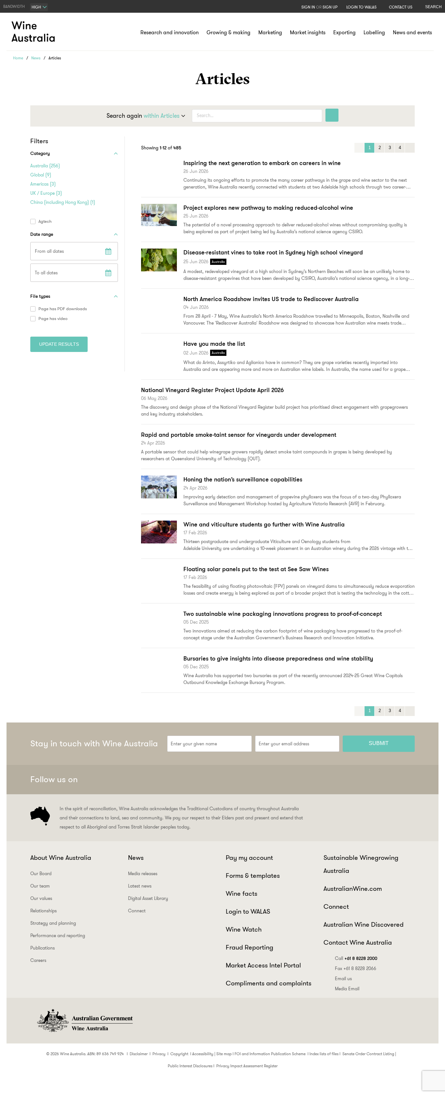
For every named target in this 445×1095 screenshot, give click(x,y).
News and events (412, 32)
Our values (41, 898)
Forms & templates (253, 875)
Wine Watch (244, 929)
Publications (42, 948)
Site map (224, 1054)
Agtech (44, 221)
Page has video (52, 319)
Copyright (179, 1054)
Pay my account (249, 857)
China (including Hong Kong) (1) (62, 202)
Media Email (347, 988)
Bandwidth (14, 6)
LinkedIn (390, 779)
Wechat (359, 779)
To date (108, 272)
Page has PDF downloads (62, 309)
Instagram (374, 779)
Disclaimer (139, 1054)
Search (433, 7)
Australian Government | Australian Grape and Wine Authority (84, 1020)
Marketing (270, 32)
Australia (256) (45, 165)
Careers (38, 960)
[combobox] (39, 7)
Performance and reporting (57, 935)
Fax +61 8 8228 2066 (355, 968)
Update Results (59, 344)
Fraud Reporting (249, 947)
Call (356, 958)
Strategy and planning (53, 923)
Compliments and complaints (268, 983)
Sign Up (330, 7)
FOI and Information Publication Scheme (270, 1054)
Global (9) (40, 175)
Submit (379, 743)
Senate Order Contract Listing (368, 1054)
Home (18, 58)
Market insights (307, 32)
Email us (343, 978)
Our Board (40, 873)
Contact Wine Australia (357, 942)
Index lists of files (323, 1054)
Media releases (142, 873)
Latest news (139, 886)
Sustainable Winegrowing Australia (360, 864)
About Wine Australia (60, 857)
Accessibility (202, 1054)
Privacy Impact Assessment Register (247, 1066)
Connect (137, 910)
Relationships (43, 910)
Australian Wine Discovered (363, 924)
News (35, 58)
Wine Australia (34, 32)
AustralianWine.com (352, 888)
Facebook (343, 779)
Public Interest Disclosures (190, 1066)
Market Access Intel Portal (263, 965)
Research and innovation (169, 32)
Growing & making (229, 32)
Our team (40, 886)
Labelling (374, 32)
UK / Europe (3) (46, 193)
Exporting (344, 32)
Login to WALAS (361, 7)
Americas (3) (43, 184)
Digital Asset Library (148, 898)
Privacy (158, 1054)
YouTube (406, 779)
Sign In (308, 7)
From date (108, 251)
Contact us (400, 7)
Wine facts (241, 893)
